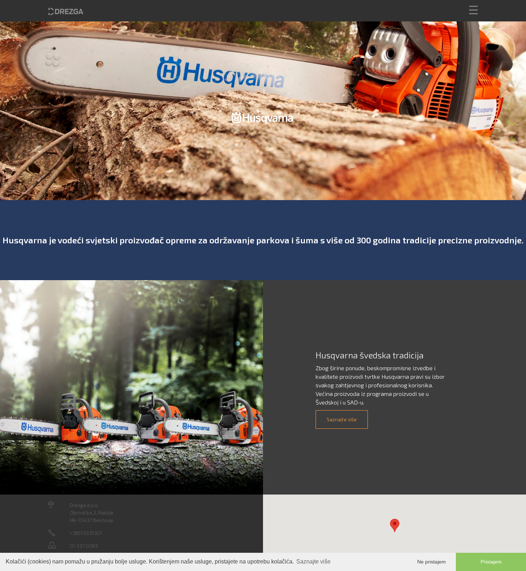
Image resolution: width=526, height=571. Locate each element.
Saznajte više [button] (313, 561)
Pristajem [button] (491, 562)
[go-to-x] (65, 10)
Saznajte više (342, 419)
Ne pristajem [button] (431, 562)
